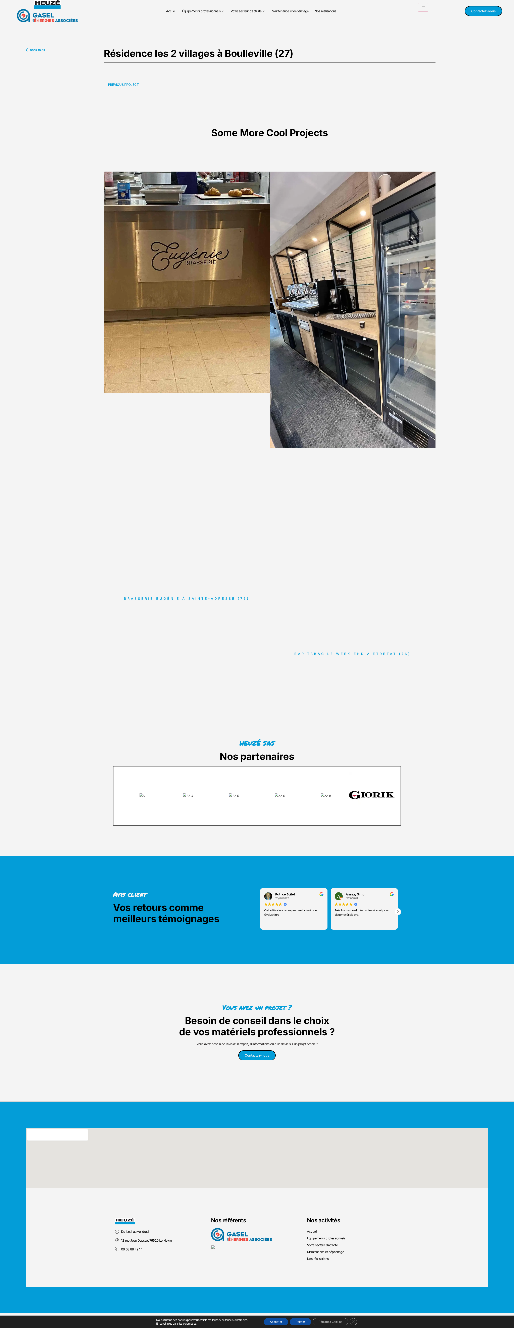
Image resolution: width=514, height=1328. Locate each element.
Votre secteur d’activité (246, 11)
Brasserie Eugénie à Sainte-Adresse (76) (187, 598)
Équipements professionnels (201, 11)
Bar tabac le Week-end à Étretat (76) (352, 654)
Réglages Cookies (330, 1321)
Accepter (276, 1321)
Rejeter (300, 1321)
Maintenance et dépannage (290, 11)
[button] (398, 912)
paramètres (189, 1323)
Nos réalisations (325, 11)
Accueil (171, 11)
